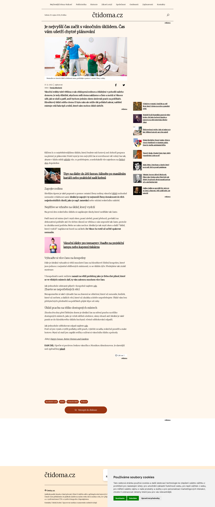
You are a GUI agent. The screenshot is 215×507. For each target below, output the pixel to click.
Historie (94, 4)
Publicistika (81, 4)
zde (95, 286)
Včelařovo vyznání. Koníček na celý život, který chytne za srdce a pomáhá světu (156, 106)
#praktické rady (51, 402)
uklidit (67, 159)
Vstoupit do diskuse (87, 410)
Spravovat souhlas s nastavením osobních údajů (80, 503)
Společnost (121, 4)
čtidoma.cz (107, 15)
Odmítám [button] (133, 498)
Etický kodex (56, 503)
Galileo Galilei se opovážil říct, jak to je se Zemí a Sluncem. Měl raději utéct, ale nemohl (156, 190)
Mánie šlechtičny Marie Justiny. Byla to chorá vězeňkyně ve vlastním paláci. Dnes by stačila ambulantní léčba (156, 142)
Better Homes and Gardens (76, 339)
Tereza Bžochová (56, 88)
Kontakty (161, 4)
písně (62, 349)
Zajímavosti (147, 4)
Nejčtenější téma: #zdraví (61, 4)
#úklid (62, 402)
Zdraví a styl (107, 4)
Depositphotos (84, 499)
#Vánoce (84, 402)
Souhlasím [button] (120, 498)
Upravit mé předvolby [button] (150, 498)
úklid (114, 193)
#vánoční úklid (72, 402)
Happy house (56, 339)
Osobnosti (134, 4)
